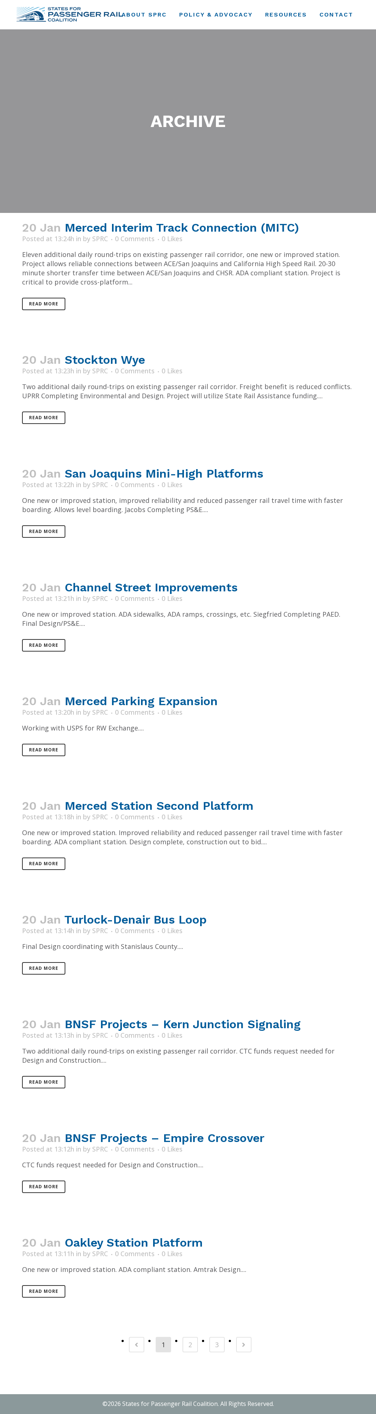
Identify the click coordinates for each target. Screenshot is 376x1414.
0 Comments (135, 238)
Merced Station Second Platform (159, 806)
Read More (43, 304)
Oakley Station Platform (134, 1243)
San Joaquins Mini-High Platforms (164, 474)
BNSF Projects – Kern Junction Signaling (183, 1024)
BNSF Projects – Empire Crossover (164, 1138)
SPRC (100, 238)
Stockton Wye (105, 360)
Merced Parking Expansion (141, 701)
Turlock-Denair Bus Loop (135, 920)
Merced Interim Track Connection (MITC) (182, 228)
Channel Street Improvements (151, 587)
